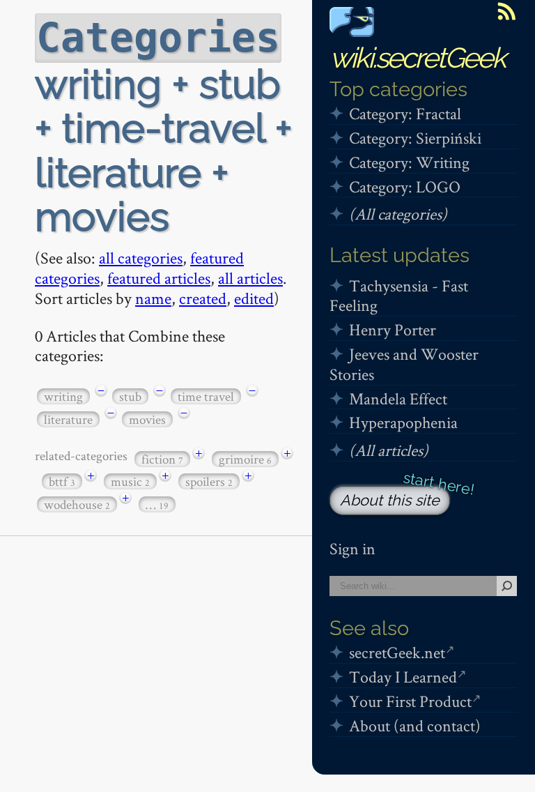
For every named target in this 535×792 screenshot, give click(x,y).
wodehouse (77, 504)
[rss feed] (506, 11)
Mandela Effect (398, 398)
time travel (206, 396)
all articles (250, 278)
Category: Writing (409, 162)
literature (68, 419)
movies (147, 419)
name (153, 298)
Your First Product (410, 701)
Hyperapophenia (403, 422)
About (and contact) (415, 725)
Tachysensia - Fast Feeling (398, 296)
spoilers (209, 481)
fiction (162, 459)
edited (254, 298)
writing (63, 396)
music (130, 481)
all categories (141, 257)
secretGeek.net (397, 652)
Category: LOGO (404, 186)
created (202, 298)
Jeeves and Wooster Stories (404, 364)
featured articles (158, 278)
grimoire (245, 459)
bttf (62, 481)
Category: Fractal (405, 113)
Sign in (352, 548)
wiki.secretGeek (417, 57)
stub (130, 396)
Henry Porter (392, 329)
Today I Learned (403, 676)
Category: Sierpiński (415, 137)
